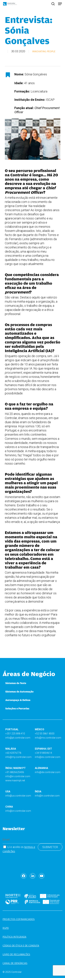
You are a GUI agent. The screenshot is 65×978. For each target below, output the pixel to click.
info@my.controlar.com (18, 757)
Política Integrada (14, 936)
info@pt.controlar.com (17, 737)
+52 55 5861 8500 (44, 733)
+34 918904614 (43, 752)
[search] (53, 4)
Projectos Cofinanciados (19, 919)
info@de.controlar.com (47, 772)
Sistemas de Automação (19, 691)
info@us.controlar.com (18, 795)
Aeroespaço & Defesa (17, 700)
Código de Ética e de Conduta (21, 945)
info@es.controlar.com (47, 757)
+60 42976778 (13, 752)
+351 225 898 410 (15, 733)
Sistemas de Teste (15, 683)
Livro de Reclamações (16, 954)
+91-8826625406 (14, 772)
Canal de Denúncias (15, 963)
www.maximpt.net (15, 780)
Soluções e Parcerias (17, 708)
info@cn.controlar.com (18, 810)
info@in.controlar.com (17, 776)
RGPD (6, 928)
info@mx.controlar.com (48, 737)
